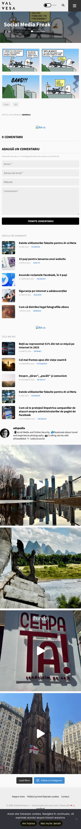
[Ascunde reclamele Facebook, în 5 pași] (8, 279)
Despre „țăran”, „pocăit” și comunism (43, 376)
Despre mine (18, 796)
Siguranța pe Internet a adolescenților (43, 291)
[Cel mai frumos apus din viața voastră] (8, 364)
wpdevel (40, 808)
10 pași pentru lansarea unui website (42, 259)
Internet (37, 351)
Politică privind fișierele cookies (43, 796)
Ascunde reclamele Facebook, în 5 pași (43, 275)
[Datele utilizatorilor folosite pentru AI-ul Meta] (8, 247)
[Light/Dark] (47, 5)
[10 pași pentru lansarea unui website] (8, 263)
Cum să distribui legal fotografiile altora (44, 307)
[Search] (63, 5)
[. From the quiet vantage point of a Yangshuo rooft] (40, 568)
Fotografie (42, 363)
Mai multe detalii (51, 823)
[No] (76, 819)
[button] (74, 5)
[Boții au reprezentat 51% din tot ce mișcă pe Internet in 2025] (8, 348)
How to (36, 263)
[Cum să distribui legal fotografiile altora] (8, 311)
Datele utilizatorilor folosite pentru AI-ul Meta (47, 243)
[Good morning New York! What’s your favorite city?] (40, 733)
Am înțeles (28, 823)
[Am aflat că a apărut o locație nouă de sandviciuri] (40, 650)
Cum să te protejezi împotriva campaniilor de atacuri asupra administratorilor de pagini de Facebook (47, 411)
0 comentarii (39, 31)
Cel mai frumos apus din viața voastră (42, 360)
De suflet (41, 379)
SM (15, 104)
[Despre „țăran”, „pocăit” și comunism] (8, 380)
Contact (65, 796)
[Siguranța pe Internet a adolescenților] (8, 295)
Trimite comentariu (40, 221)
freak (6, 104)
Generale (26, 114)
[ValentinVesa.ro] (8, 6)
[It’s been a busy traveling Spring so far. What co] (40, 485)
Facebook (35, 247)
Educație (37, 295)
